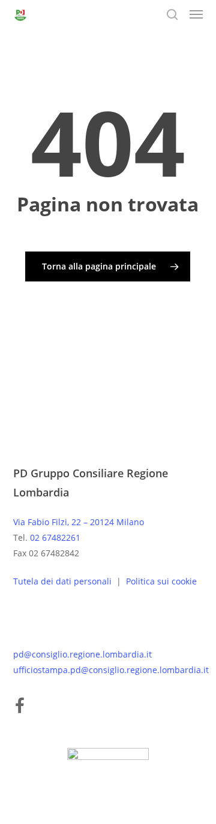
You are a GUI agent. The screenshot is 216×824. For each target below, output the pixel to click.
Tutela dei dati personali (63, 581)
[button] (196, 14)
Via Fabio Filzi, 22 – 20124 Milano (78, 522)
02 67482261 (55, 537)
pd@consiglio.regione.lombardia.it (82, 654)
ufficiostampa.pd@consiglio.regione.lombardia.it (111, 669)
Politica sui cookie (161, 581)
